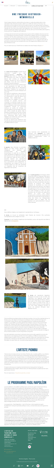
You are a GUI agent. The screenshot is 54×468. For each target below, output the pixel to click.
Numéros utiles (32, 433)
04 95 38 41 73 (9, 449)
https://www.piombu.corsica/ (22, 373)
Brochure (30, 436)
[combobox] (37, 465)
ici (42, 45)
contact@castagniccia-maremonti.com (11, 452)
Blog (29, 440)
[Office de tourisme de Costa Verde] (27, 2)
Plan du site (32, 458)
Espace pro (31, 434)
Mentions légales (23, 458)
